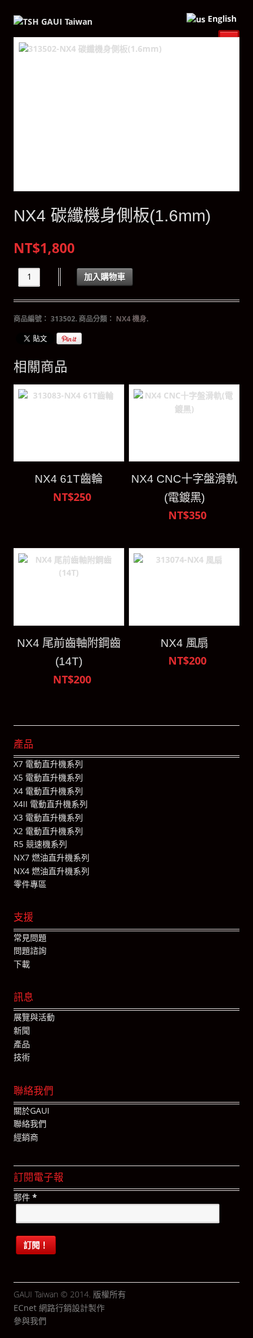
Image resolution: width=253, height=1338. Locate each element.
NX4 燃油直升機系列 (51, 870)
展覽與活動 (34, 1016)
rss (108, 1321)
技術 (22, 1057)
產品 (22, 1044)
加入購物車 (104, 276)
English (221, 18)
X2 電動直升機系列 (48, 830)
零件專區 (30, 883)
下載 (22, 964)
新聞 (22, 1030)
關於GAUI (31, 1110)
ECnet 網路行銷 (43, 1307)
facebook (55, 1321)
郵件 (25, 1197)
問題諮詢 (30, 950)
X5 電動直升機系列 (48, 777)
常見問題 (30, 937)
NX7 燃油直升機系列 (51, 857)
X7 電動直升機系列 (48, 763)
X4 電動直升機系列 (48, 790)
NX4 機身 (131, 319)
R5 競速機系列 (40, 843)
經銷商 (26, 1137)
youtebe (91, 1321)
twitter (73, 1321)
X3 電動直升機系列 (48, 817)
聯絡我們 (30, 1123)
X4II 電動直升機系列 (51, 803)
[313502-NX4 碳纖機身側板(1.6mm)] (127, 114)
